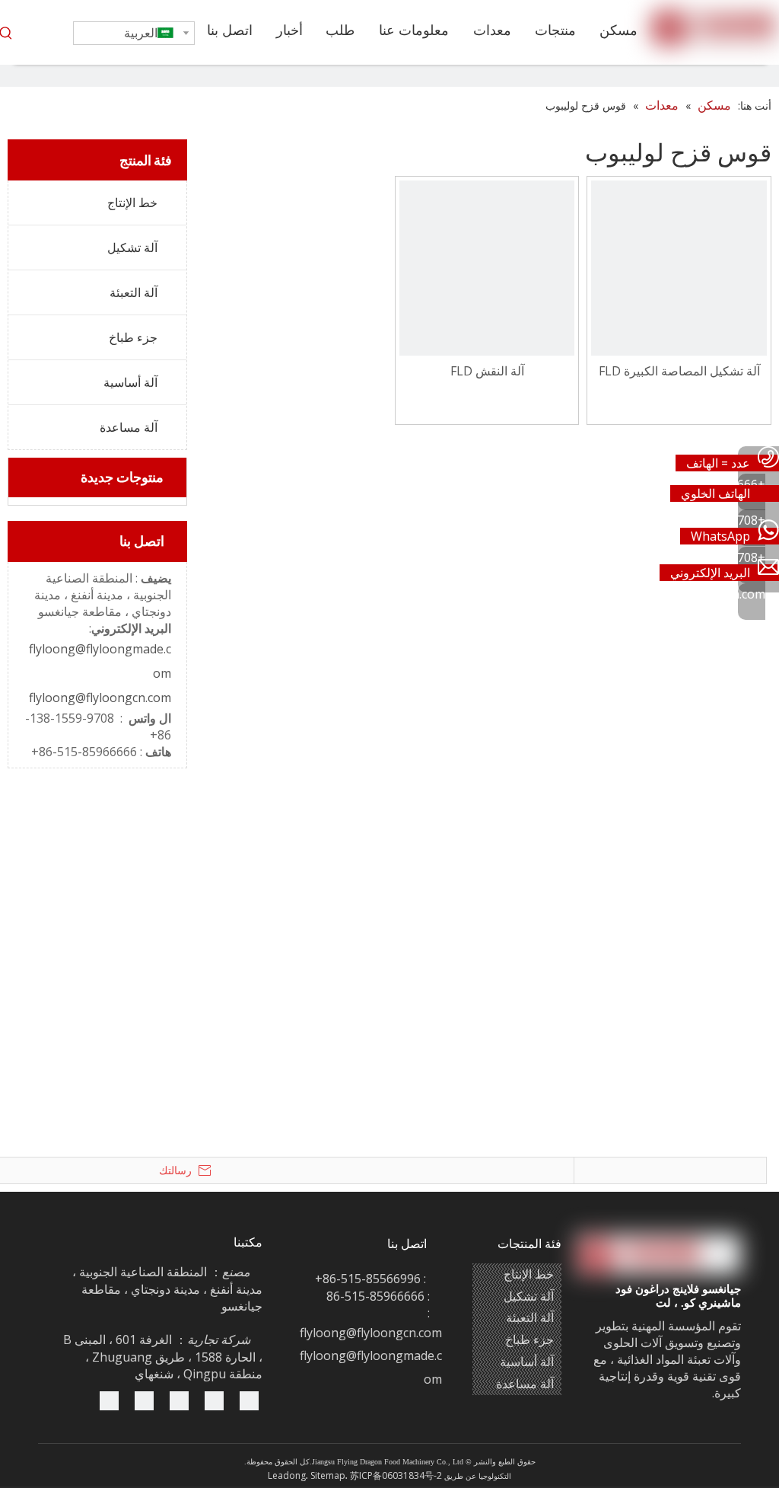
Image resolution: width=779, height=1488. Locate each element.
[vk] (109, 1400)
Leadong (287, 1475)
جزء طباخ (133, 337)
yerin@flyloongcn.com (703, 594)
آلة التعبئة (133, 292)
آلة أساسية (130, 382)
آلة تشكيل (132, 247)
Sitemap (327, 1475)
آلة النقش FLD (487, 370)
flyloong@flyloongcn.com (100, 697)
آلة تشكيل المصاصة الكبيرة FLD (679, 370)
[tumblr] (249, 1400)
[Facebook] (144, 1400)
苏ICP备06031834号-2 (396, 1475)
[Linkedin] (179, 1400)
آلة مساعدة (128, 427)
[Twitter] (214, 1400)
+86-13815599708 (714, 520)
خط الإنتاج (132, 202)
